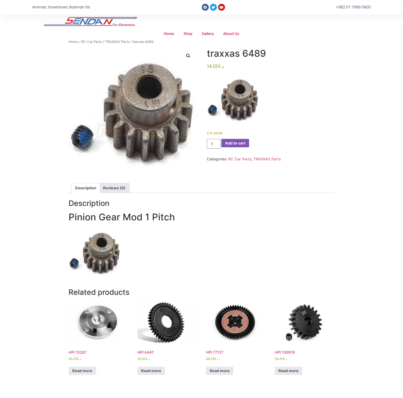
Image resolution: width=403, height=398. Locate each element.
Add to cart (235, 143)
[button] (188, 56)
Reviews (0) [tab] (114, 188)
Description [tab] (85, 188)
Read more (82, 370)
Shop (188, 34)
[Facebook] (205, 7)
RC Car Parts (91, 42)
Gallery (208, 34)
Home (169, 34)
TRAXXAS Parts (117, 42)
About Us (231, 34)
